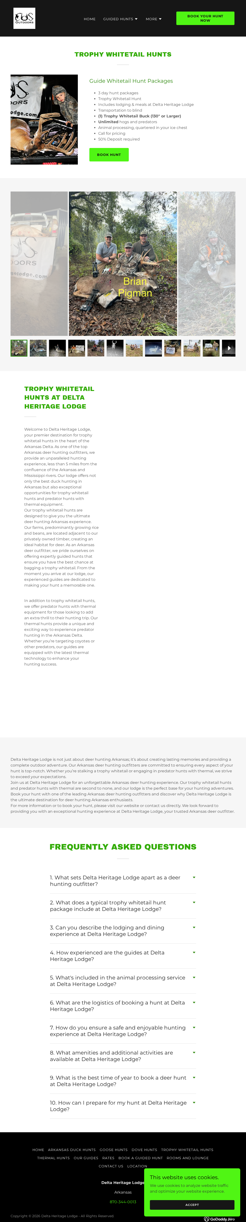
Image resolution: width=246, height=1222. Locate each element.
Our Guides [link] (86, 1158)
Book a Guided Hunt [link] (140, 1158)
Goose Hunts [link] (114, 1150)
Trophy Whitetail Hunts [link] (187, 1150)
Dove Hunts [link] (144, 1150)
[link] (24, 18)
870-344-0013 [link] (123, 1202)
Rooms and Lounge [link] (188, 1158)
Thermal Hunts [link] (53, 1158)
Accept (192, 1205)
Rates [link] (108, 1158)
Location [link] (137, 1166)
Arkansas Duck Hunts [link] (72, 1150)
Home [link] (90, 19)
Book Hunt (109, 155)
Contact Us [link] (111, 1166)
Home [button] (38, 1150)
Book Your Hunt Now (205, 18)
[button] (120, 19)
